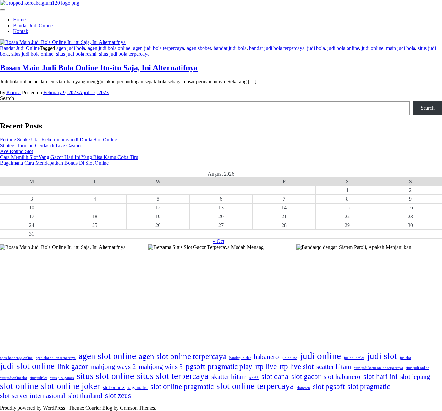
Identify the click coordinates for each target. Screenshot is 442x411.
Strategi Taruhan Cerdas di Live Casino (40, 145)
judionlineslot (354, 358)
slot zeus (118, 395)
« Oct (218, 241)
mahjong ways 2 (113, 367)
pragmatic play (230, 366)
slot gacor (306, 376)
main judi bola (400, 48)
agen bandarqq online (16, 358)
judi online (372, 48)
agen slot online (107, 356)
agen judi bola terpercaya (158, 48)
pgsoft (195, 366)
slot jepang (415, 377)
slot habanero (342, 377)
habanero (266, 357)
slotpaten (303, 388)
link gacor (73, 366)
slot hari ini (380, 376)
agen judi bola (70, 48)
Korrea (13, 92)
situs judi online (417, 368)
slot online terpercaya (255, 386)
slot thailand (85, 396)
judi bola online (343, 48)
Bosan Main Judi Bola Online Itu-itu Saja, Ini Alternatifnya (99, 67)
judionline (289, 358)
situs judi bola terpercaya (124, 54)
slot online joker (70, 386)
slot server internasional (32, 396)
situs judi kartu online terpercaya (378, 368)
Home (19, 19)
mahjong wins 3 (161, 367)
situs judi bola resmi (76, 54)
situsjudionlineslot (13, 378)
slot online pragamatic (125, 387)
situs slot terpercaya (172, 376)
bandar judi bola (230, 48)
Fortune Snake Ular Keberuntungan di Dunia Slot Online (58, 139)
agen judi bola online (109, 48)
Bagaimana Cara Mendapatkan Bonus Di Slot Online (54, 163)
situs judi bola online (32, 54)
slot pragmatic (369, 386)
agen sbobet (199, 48)
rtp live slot (297, 366)
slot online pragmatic (182, 386)
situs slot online (105, 376)
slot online (19, 386)
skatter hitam (229, 377)
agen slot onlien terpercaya (56, 358)
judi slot (382, 356)
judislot (405, 358)
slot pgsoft (329, 386)
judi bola (316, 48)
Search (7, 98)
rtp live (266, 366)
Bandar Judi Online (33, 25)
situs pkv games (62, 378)
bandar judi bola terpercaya (276, 48)
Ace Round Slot (16, 151)
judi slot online (27, 366)
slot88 (254, 378)
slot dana (274, 376)
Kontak (20, 31)
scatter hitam (333, 367)
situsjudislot (38, 378)
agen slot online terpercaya (183, 356)
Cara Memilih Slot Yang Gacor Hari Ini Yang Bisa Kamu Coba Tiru (69, 157)
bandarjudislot (240, 358)
